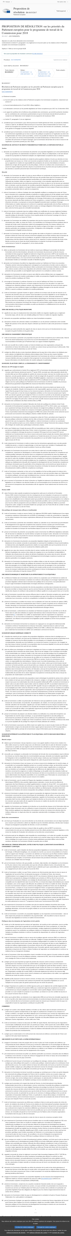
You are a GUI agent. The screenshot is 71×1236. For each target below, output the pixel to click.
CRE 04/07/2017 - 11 (27, 74)
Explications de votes (44, 76)
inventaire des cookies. (58, 1232)
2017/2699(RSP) (16, 60)
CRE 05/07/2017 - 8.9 (44, 74)
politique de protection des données (16, 1232)
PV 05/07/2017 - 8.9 (44, 72)
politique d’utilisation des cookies (38, 1232)
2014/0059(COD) (46, 1178)
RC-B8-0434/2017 (37, 53)
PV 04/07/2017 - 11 (26, 72)
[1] (14, 614)
